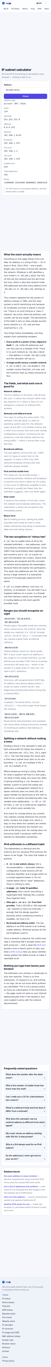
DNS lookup (16, 952)
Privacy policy (8, 1361)
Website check (8, 1321)
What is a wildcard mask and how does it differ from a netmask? (25, 1109)
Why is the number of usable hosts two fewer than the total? (25, 1087)
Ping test (6, 1306)
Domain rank (7, 1340)
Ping (33, 9)
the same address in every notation (20, 1176)
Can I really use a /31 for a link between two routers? (25, 1098)
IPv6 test (41, 945)
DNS (40, 9)
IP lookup (15, 9)
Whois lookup (8, 1302)
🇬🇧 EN (39, 3)
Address (8, 85)
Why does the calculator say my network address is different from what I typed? (25, 1122)
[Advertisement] (25, 40)
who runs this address (14, 1197)
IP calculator (7, 1325)
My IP (6, 9)
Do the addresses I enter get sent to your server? (23, 1157)
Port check (7, 1317)
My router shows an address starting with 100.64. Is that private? (24, 1135)
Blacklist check (8, 1314)
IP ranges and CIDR (10, 1332)
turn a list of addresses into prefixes (21, 1186)
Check (26, 96)
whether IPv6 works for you (17, 1204)
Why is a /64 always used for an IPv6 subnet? (24, 1146)
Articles (5, 1351)
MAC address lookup (11, 1336)
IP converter (7, 1329)
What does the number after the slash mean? (24, 1076)
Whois (25, 9)
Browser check (8, 1344)
